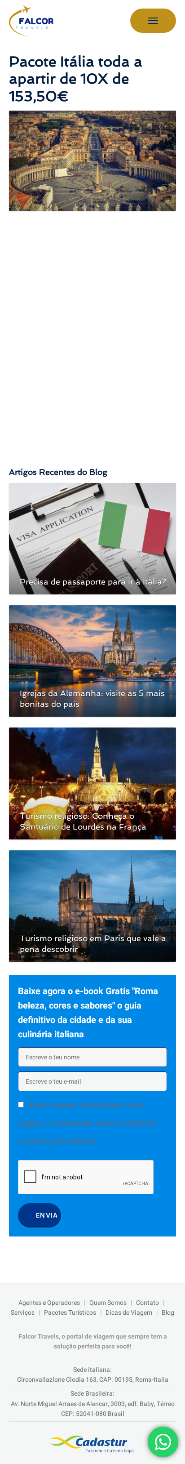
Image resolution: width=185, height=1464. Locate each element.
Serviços (23, 1312)
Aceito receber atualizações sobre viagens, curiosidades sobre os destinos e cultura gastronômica (87, 1122)
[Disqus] (92, 323)
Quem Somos (108, 1303)
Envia (47, 1215)
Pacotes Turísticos (70, 1312)
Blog (168, 1312)
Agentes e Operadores (49, 1303)
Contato (147, 1303)
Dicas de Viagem (129, 1312)
